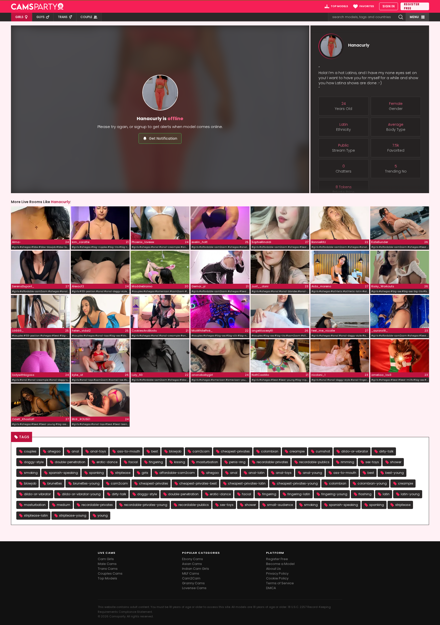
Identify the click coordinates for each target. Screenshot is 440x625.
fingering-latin (298, 494)
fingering (156, 462)
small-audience (280, 505)
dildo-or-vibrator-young (81, 494)
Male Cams (107, 563)
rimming (347, 462)
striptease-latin (36, 515)
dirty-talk (386, 451)
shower (395, 462)
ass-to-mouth (128, 451)
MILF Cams (190, 573)
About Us (273, 568)
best (154, 451)
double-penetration (70, 462)
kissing (179, 462)
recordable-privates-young (145, 505)
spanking (96, 473)
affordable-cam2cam (177, 473)
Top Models (107, 578)
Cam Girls (106, 559)
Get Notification (163, 138)
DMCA (271, 588)
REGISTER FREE (411, 6)
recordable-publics (314, 462)
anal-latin (257, 473)
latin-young (410, 494)
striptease (122, 473)
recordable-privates (272, 462)
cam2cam (201, 451)
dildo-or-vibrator (354, 451)
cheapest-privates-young (297, 483)
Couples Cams (110, 573)
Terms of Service (280, 583)
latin (386, 494)
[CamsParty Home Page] (37, 6)
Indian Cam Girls (195, 568)
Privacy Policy (277, 573)
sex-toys (372, 462)
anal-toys (98, 451)
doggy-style (34, 462)
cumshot (323, 451)
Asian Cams (192, 563)
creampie (297, 451)
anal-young (312, 473)
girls (145, 473)
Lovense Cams (194, 588)
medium (63, 505)
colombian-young (372, 483)
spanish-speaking (63, 473)
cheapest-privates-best (198, 483)
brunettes (54, 483)
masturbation (207, 462)
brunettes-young (86, 483)
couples (30, 451)
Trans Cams (108, 568)
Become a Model (280, 563)
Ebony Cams (192, 559)
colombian (269, 451)
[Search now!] (401, 17)
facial (133, 462)
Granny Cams (193, 583)
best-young (394, 473)
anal (75, 451)
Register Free (277, 559)
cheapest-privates (235, 451)
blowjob (175, 451)
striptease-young (72, 515)
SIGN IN (388, 6)
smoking (31, 473)
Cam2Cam (191, 578)
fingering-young (334, 494)
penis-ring (237, 462)
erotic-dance (107, 462)
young (103, 515)
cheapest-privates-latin (247, 483)
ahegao (54, 451)
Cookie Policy (277, 578)
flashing (365, 494)
